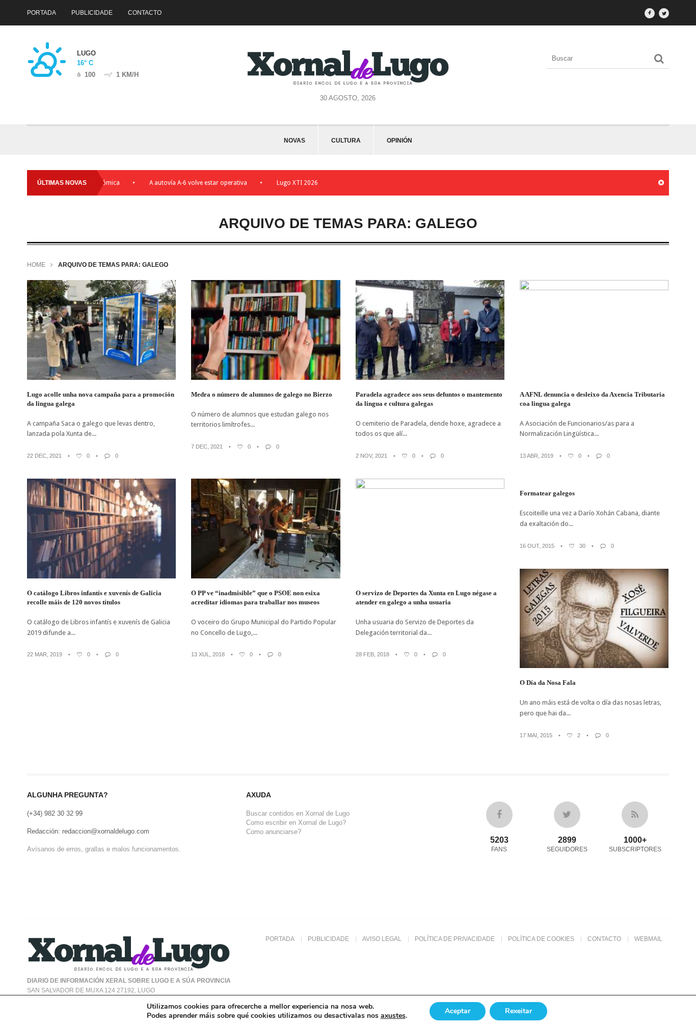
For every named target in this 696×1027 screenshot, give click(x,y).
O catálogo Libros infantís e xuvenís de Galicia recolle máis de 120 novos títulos (94, 597)
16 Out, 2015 (537, 546)
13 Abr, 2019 (536, 456)
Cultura (346, 140)
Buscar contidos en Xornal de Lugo (298, 813)
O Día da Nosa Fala (548, 682)
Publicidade (92, 12)
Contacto (145, 12)
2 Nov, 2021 (371, 456)
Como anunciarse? (273, 832)
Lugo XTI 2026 (277, 182)
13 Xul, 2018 (208, 654)
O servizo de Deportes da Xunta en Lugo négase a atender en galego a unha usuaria (426, 597)
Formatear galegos (547, 493)
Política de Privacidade (455, 938)
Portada (41, 12)
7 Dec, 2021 (207, 446)
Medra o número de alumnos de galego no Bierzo (261, 394)
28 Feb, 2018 (372, 654)
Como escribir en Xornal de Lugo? (296, 822)
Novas (294, 140)
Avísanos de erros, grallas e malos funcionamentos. (104, 849)
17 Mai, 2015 (536, 735)
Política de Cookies (541, 938)
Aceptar (457, 1011)
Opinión (399, 140)
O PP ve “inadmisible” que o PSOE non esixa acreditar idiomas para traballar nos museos (255, 597)
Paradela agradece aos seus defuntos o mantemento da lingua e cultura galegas (429, 399)
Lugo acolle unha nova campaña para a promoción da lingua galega (100, 399)
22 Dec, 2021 (44, 456)
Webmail (648, 938)
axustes (393, 1015)
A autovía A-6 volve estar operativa (178, 182)
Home (36, 264)
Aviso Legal (381, 938)
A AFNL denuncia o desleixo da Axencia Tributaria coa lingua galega (592, 399)
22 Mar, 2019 (44, 654)
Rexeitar (518, 1011)
